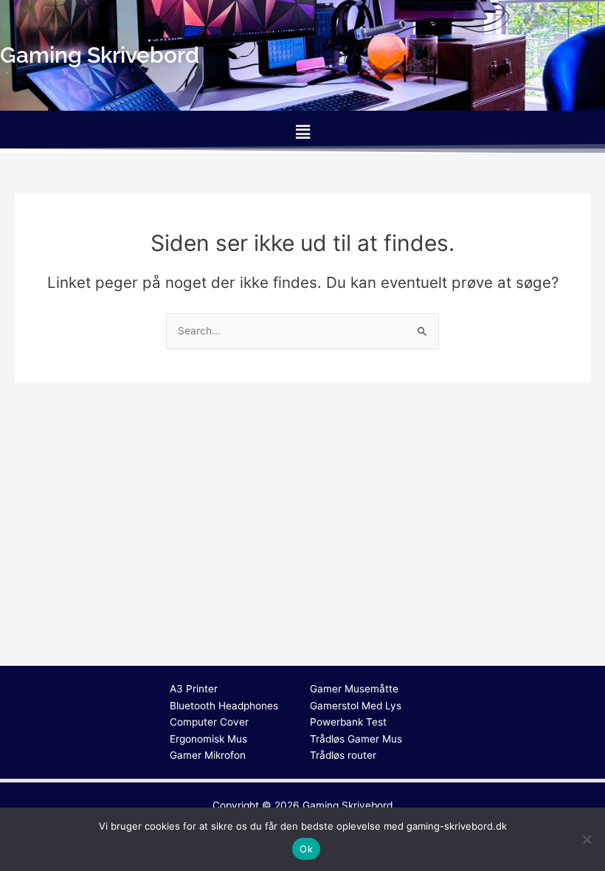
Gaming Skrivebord (347, 805)
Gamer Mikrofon (208, 755)
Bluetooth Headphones (224, 706)
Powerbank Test (348, 722)
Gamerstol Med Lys (355, 706)
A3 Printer (194, 689)
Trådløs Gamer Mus (356, 739)
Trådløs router (343, 755)
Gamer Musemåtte (354, 689)
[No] (586, 839)
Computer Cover (209, 722)
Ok (306, 849)
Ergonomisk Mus (208, 739)
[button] (302, 131)
